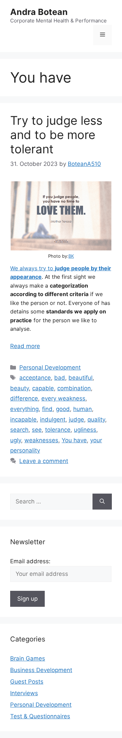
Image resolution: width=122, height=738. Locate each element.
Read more (25, 346)
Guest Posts (26, 681)
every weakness (63, 398)
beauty (19, 388)
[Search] (102, 502)
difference (24, 398)
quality (96, 419)
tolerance (57, 429)
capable (43, 388)
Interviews (24, 693)
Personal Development (50, 367)
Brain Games (27, 658)
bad (59, 377)
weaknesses (41, 440)
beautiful (80, 377)
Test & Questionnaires (40, 716)
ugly (15, 440)
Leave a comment (43, 461)
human (82, 409)
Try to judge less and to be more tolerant (56, 134)
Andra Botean (39, 12)
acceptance (35, 377)
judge (76, 419)
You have (74, 440)
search (19, 429)
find (47, 409)
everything (24, 409)
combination (74, 388)
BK (71, 256)
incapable (23, 419)
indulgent (52, 419)
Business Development (41, 670)
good (63, 409)
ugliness (85, 429)
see (37, 429)
